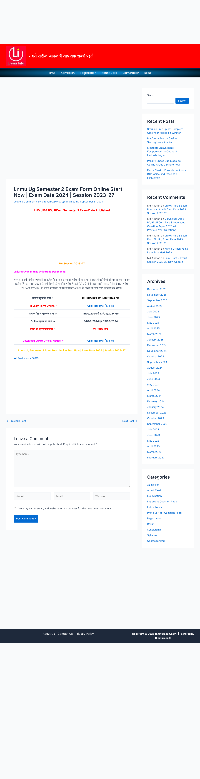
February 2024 (156, 401)
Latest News (154, 507)
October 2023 (155, 418)
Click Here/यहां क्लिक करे (100, 305)
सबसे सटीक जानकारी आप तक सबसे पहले (61, 55)
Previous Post (16, 421)
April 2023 (153, 446)
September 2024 (157, 362)
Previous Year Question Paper (164, 512)
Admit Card (109, 73)
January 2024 (155, 407)
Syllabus (152, 535)
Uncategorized (156, 540)
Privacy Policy (84, 633)
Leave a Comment (24, 201)
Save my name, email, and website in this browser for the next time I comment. (65, 508)
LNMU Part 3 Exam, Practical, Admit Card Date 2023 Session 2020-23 (167, 209)
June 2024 (153, 378)
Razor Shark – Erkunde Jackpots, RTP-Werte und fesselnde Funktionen (166, 174)
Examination (130, 73)
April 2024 (153, 390)
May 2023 (153, 440)
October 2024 (155, 356)
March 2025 (154, 334)
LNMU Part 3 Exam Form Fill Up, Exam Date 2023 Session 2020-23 (167, 239)
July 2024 (153, 373)
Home (51, 73)
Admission (68, 73)
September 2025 (157, 300)
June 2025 (153, 317)
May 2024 (153, 384)
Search (151, 95)
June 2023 (153, 435)
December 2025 (156, 289)
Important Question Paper (162, 501)
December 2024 (156, 345)
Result (148, 73)
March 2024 (154, 395)
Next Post (129, 421)
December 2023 (156, 412)
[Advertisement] (94, 22)
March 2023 (154, 451)
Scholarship (154, 529)
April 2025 (153, 328)
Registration (88, 73)
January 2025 (155, 339)
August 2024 (154, 367)
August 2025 (154, 305)
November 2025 (157, 294)
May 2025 (153, 322)
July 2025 (153, 311)
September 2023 (157, 423)
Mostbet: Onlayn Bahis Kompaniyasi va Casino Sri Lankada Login (162, 151)
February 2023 (156, 457)
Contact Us (65, 633)
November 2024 (157, 350)
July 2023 (153, 429)
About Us (49, 633)
